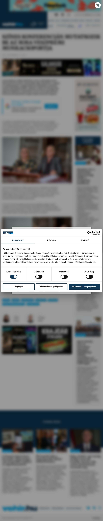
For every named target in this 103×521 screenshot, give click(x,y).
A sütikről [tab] (85, 240)
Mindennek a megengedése (84, 287)
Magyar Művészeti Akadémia (14, 304)
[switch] (38, 277)
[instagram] (68, 14)
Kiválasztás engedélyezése (51, 287)
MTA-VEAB (52, 300)
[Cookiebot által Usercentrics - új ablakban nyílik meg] (89, 233)
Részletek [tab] (51, 240)
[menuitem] (51, 20)
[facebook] (62, 14)
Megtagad (18, 287)
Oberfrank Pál (27, 300)
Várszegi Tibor (33, 304)
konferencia (41, 300)
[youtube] (56, 14)
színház (15, 300)
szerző (16, 315)
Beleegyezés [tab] (17, 240)
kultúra (6, 300)
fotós (40, 315)
